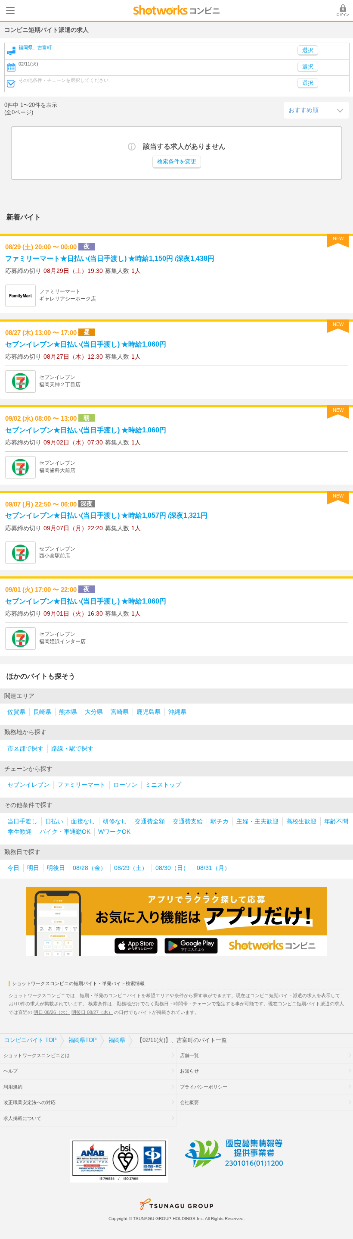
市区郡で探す (25, 748)
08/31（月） (213, 868)
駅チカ (220, 821)
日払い (54, 821)
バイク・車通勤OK (65, 832)
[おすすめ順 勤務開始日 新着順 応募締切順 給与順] (316, 109)
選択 (307, 67)
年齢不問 (336, 821)
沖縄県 (177, 712)
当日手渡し (22, 821)
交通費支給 (188, 821)
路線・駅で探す (72, 748)
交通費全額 (150, 821)
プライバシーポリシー (203, 1086)
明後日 (56, 868)
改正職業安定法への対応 (29, 1102)
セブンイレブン (28, 785)
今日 (13, 868)
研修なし (115, 821)
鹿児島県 (148, 712)
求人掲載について (22, 1118)
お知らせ (189, 1070)
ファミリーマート (81, 785)
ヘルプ (10, 1070)
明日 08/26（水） (52, 1012)
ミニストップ (163, 785)
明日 (33, 868)
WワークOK (114, 832)
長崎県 (42, 712)
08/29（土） (131, 868)
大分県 (94, 712)
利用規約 (12, 1086)
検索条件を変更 (176, 162)
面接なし (83, 821)
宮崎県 (120, 712)
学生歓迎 (20, 832)
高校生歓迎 (301, 821)
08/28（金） (89, 868)
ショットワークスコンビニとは (36, 1055)
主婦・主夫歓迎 (257, 821)
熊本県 (68, 712)
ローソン (125, 785)
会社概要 (189, 1102)
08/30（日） (172, 868)
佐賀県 (16, 712)
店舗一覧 (189, 1055)
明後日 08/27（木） (92, 1012)
